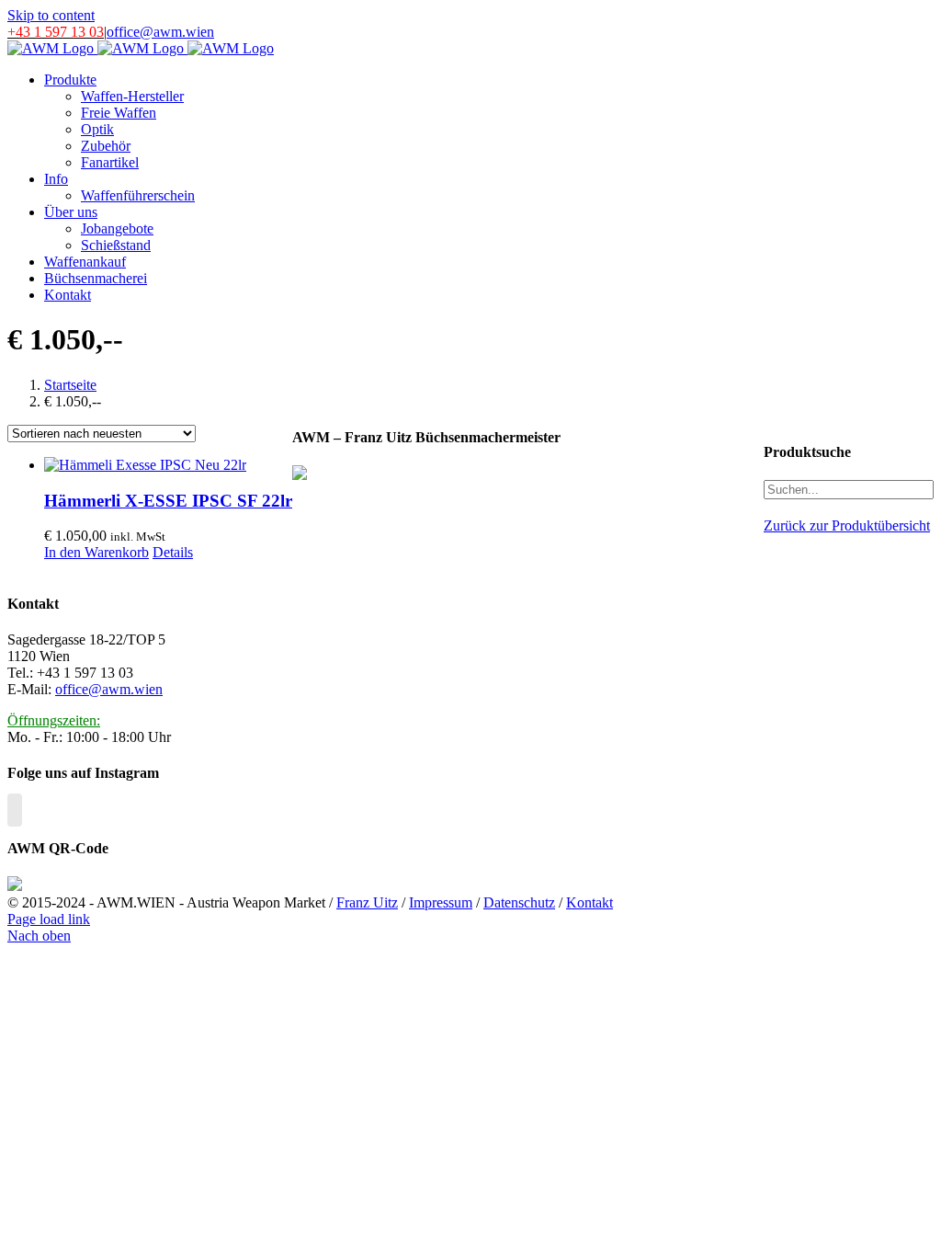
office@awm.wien (160, 32)
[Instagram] (14, 810)
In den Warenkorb (96, 552)
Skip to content (51, 15)
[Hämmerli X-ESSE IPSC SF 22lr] (168, 465)
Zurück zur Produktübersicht (847, 525)
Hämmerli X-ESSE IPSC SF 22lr (168, 500)
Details (173, 552)
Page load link (48, 919)
